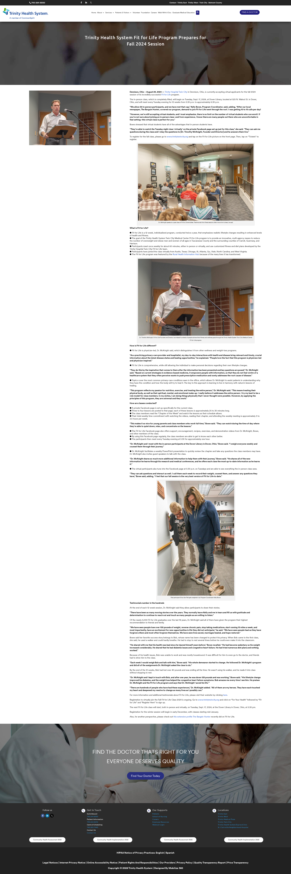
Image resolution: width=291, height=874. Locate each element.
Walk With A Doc (164, 13)
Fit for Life (166, 94)
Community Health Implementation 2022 (112, 840)
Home (93, 13)
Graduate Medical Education (183, 13)
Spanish (170, 852)
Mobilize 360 (176, 868)
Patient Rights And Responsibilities (138, 862)
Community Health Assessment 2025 (178, 840)
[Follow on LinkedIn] (86, 3)
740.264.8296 (92, 822)
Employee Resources (160, 822)
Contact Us (91, 833)
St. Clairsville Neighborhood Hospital (233, 827)
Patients (155, 814)
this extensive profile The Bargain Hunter (191, 716)
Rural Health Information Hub (186, 254)
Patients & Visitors (122, 13)
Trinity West (193, 3)
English (160, 852)
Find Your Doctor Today (145, 776)
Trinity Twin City (225, 822)
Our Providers (167, 862)
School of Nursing (159, 816)
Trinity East (182, 3)
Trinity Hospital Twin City (176, 92)
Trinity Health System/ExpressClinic (232, 825)
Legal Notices (50, 862)
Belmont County (215, 3)
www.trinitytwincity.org (177, 136)
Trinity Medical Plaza (226, 819)
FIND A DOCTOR (250, 12)
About (99, 13)
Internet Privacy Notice (72, 862)
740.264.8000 (92, 816)
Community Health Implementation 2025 (243, 840)
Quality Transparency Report (210, 862)
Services (108, 13)
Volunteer (136, 13)
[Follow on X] (91, 3)
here (225, 695)
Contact (172, 3)
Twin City (203, 3)
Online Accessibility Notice (102, 862)
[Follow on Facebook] (81, 3)
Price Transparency (237, 862)
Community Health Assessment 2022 (47, 840)
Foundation (145, 13)
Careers (154, 13)
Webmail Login (158, 825)
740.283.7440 (92, 827)
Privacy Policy (184, 862)
